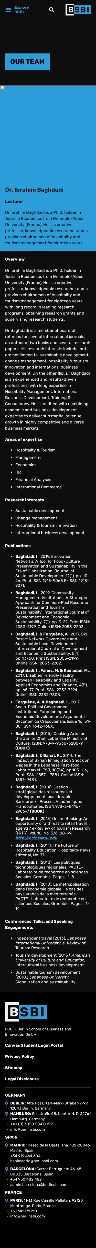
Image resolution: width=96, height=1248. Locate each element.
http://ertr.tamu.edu (36, 837)
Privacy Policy (19, 1056)
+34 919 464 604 (25, 1156)
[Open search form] (51, 9)
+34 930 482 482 (26, 1179)
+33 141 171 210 (23, 1211)
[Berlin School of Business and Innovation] (78, 10)
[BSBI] (26, 1012)
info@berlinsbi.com (27, 1129)
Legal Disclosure (22, 1078)
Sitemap (13, 1067)
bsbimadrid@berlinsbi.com (34, 1161)
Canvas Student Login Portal (34, 1045)
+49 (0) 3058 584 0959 (31, 1124)
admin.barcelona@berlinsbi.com (38, 1184)
